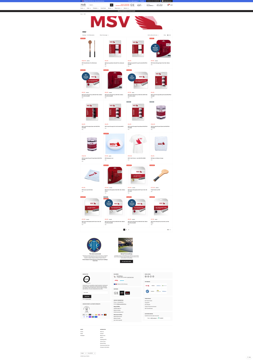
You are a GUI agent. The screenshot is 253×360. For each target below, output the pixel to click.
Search (101, 337)
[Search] (111, 5)
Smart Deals (103, 8)
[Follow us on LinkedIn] (153, 276)
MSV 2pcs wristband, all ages (157, 158)
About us (125, 8)
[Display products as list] (170, 35)
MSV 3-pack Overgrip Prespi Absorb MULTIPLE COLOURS (137, 127)
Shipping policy (103, 339)
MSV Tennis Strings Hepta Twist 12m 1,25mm (160, 62)
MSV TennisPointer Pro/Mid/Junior (89, 62)
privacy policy (88, 299)
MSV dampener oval (109, 158)
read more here (130, 277)
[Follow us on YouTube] (151, 276)
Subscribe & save (167, 1)
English (82, 353)
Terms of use (102, 341)
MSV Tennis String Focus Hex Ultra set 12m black (160, 222)
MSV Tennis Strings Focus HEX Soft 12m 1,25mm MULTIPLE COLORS (92, 95)
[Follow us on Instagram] (148, 276)
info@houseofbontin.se (121, 304)
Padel (88, 8)
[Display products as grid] (167, 35)
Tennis (81, 8)
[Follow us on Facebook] (146, 276)
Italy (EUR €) (90, 353)
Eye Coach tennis (148, 300)
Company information (104, 347)
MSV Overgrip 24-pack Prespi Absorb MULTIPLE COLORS (92, 159)
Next (168, 229)
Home (81, 14)
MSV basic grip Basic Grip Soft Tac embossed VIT (114, 63)
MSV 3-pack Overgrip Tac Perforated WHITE (114, 126)
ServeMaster (147, 304)
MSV (85, 14)
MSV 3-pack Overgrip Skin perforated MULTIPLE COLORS (161, 95)
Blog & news (117, 8)
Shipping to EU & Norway (94, 1)
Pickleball (95, 8)
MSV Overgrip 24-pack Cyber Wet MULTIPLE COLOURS (160, 127)
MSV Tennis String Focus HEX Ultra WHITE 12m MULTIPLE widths (137, 95)
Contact (102, 333)
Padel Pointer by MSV (155, 189)
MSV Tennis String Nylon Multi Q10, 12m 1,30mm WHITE (115, 190)
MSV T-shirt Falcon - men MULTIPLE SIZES (136, 158)
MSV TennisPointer (149, 308)
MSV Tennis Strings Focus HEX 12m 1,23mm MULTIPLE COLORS (114, 95)
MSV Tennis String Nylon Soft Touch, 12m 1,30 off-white (137, 190)
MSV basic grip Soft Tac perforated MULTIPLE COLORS (137, 63)
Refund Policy (103, 343)
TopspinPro (147, 302)
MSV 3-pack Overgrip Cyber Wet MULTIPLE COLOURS (91, 127)
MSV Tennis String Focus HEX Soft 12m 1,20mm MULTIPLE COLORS (115, 222)
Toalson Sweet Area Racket (150, 306)
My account (159, 5)
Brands (109, 8)
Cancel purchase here (104, 345)
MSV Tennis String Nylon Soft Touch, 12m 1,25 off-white (91, 222)
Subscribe (87, 296)
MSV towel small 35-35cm (87, 189)
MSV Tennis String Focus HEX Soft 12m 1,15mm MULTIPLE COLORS (137, 222)
